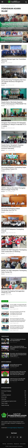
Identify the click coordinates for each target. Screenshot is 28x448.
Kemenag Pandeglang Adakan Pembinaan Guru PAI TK (10, 209)
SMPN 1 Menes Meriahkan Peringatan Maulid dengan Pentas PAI (13, 188)
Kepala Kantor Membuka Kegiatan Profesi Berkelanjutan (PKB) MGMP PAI (13, 103)
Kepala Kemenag (4, 77)
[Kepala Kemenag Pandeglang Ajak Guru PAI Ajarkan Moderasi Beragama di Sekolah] (14, 72)
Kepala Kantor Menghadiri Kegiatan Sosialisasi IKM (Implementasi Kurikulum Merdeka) (12, 146)
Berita (3, 22)
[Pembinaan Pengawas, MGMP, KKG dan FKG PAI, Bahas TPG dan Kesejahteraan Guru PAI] (11, 37)
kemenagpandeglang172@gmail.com (15, 427)
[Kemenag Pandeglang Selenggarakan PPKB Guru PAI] (14, 283)
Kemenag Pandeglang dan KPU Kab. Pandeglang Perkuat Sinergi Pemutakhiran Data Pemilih (17, 313)
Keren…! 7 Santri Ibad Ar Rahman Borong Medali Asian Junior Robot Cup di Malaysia (18, 348)
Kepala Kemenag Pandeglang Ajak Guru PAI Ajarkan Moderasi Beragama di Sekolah (13, 81)
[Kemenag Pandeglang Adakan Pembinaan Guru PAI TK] (14, 200)
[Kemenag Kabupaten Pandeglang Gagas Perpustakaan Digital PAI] (14, 159)
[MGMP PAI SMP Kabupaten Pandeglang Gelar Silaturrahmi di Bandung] (14, 242)
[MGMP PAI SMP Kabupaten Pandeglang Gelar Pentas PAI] (14, 262)
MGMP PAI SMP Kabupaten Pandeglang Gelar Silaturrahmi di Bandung (14, 250)
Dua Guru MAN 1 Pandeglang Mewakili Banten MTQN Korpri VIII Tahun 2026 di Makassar (18, 306)
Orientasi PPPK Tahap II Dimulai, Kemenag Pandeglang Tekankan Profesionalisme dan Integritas (17, 327)
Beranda (3, 5)
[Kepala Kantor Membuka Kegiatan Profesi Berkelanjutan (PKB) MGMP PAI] (14, 94)
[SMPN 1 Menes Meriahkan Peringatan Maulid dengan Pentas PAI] (14, 180)
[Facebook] (10, 437)
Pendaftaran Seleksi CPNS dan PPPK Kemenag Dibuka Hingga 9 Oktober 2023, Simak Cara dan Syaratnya (18, 373)
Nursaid (3, 62)
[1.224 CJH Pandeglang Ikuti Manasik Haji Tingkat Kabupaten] (5, 341)
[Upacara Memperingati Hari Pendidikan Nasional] (14, 51)
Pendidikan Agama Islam (6, 120)
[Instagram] (17, 437)
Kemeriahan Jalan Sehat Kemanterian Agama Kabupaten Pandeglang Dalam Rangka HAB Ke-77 (18, 355)
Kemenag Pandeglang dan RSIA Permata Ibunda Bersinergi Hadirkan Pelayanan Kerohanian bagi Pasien (18, 320)
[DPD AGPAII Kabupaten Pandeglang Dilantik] (14, 221)
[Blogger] (7, 437)
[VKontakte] (20, 437)
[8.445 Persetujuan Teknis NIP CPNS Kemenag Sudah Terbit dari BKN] (5, 380)
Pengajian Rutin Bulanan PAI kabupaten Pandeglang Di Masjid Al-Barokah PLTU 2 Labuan (13, 124)
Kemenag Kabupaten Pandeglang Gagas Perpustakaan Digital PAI (13, 168)
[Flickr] (14, 437)
